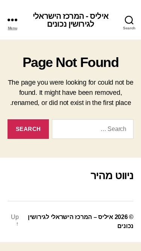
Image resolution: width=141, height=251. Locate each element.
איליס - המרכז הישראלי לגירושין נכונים (70, 20)
